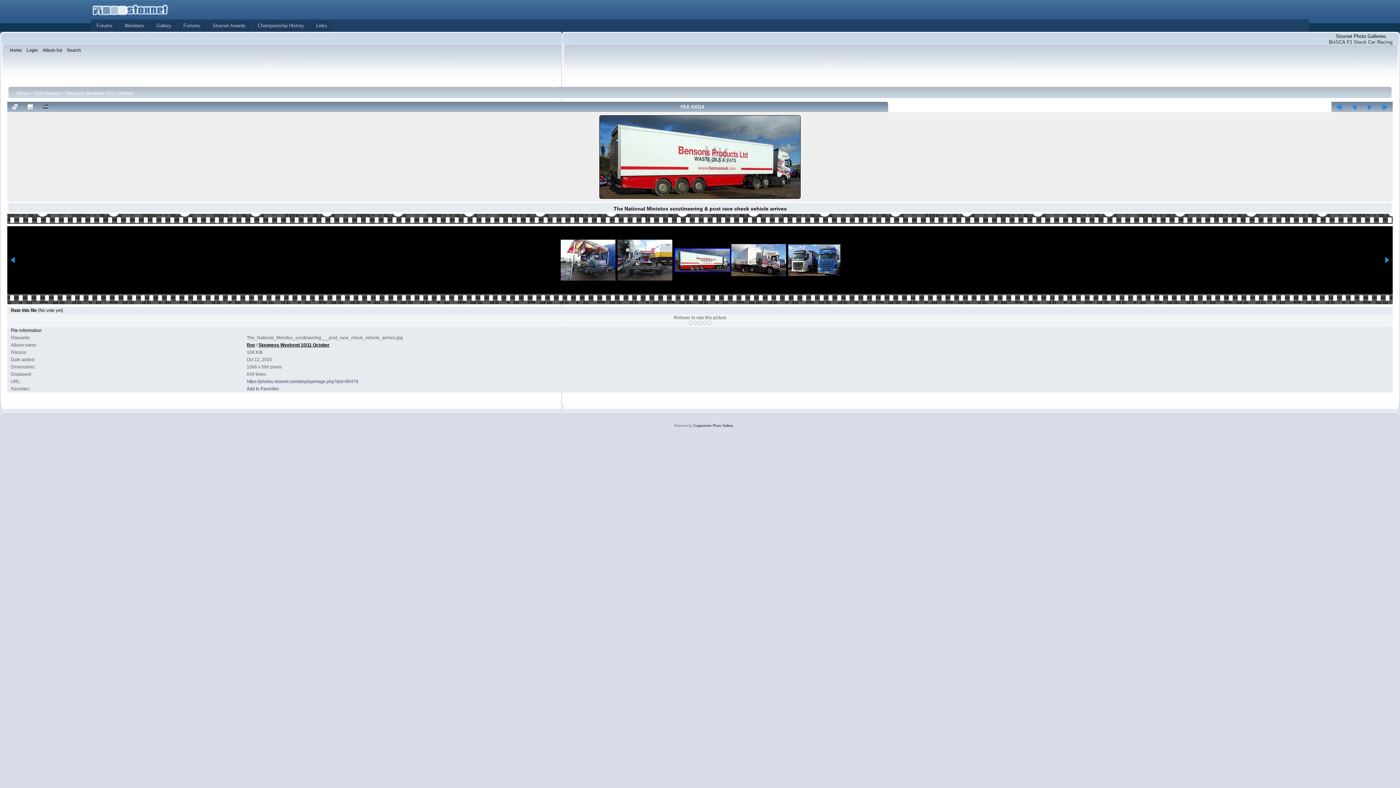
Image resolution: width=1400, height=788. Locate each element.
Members (134, 25)
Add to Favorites (263, 388)
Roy (251, 345)
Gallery (163, 25)
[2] (695, 322)
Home (23, 93)
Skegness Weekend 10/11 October (99, 93)
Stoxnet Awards (229, 25)
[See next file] (1369, 107)
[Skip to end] (1385, 107)
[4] (705, 322)
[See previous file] (1354, 107)
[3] (700, 322)
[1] (690, 322)
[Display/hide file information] (30, 107)
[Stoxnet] (130, 9)
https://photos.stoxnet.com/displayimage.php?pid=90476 (302, 381)
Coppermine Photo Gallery (713, 426)
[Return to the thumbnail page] (15, 107)
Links (321, 25)
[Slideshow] (45, 107)
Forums (105, 25)
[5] (709, 322)
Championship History (281, 25)
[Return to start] (1339, 107)
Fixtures (192, 25)
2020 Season (47, 93)
